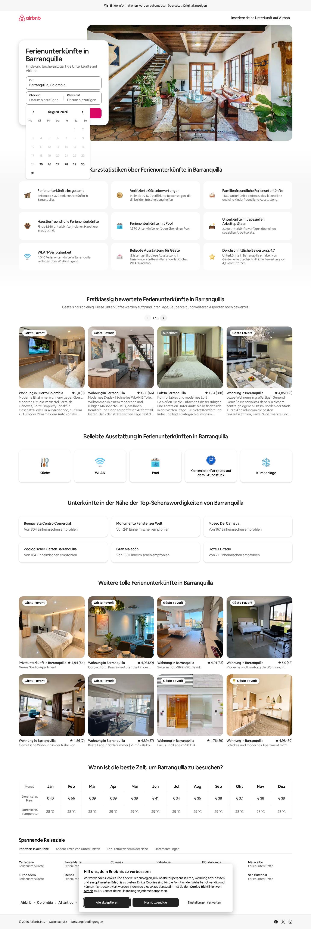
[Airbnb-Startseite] (30, 18)
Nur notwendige (155, 902)
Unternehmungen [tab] (167, 849)
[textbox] (44, 99)
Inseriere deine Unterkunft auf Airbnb (260, 18)
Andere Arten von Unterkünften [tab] (78, 849)
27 (57, 164)
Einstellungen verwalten (204, 902)
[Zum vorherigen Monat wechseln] (33, 112)
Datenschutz (58, 922)
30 (83, 164)
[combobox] (63, 85)
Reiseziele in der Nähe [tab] (34, 849)
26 (49, 164)
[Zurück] (147, 318)
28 (66, 164)
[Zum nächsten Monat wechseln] (82, 112)
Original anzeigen (195, 5)
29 (74, 164)
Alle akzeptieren (107, 902)
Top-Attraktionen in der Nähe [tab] (127, 849)
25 (41, 164)
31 (32, 173)
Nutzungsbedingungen (87, 922)
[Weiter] (163, 318)
